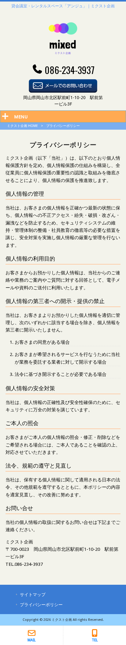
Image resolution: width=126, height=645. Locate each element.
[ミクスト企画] (63, 59)
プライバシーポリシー (41, 604)
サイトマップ (33, 594)
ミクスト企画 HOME (22, 126)
